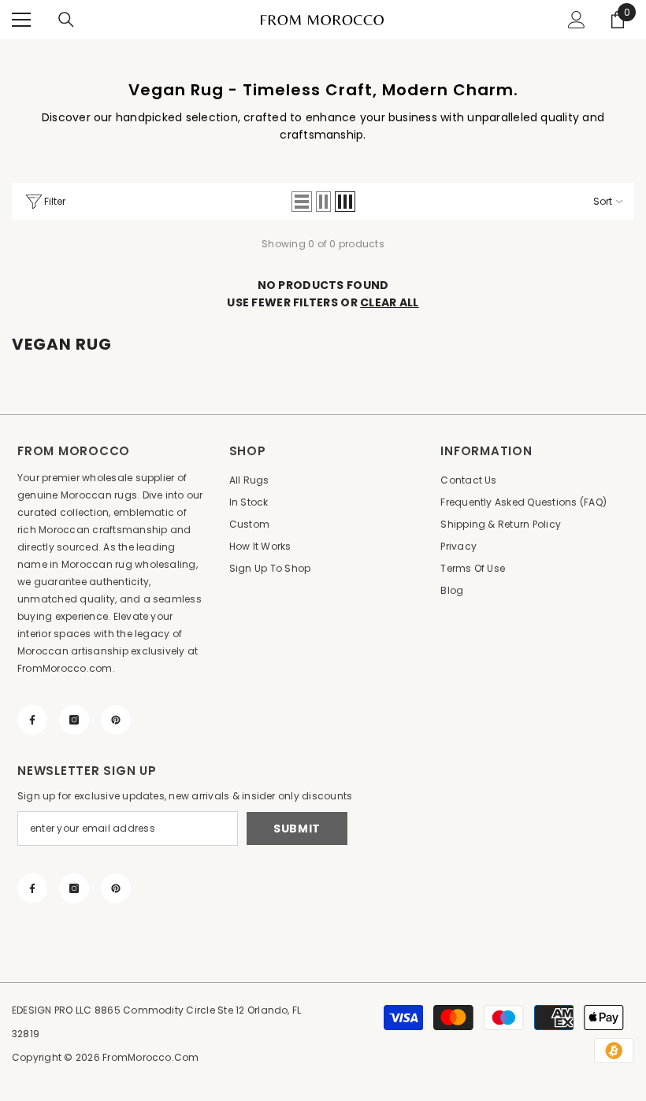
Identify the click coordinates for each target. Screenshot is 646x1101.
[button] (301, 201)
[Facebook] (32, 720)
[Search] (66, 19)
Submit (297, 828)
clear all (389, 302)
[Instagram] (74, 720)
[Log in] (576, 19)
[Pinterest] (116, 720)
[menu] (21, 19)
